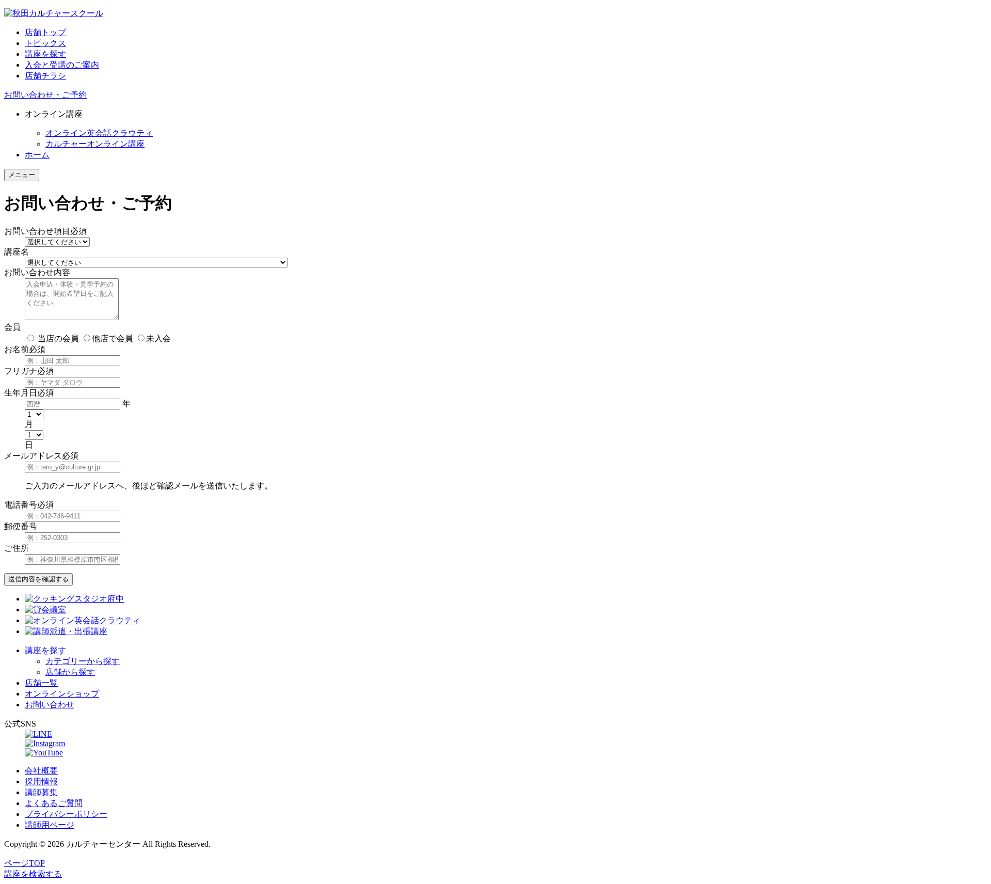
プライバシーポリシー (66, 814)
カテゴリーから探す (82, 661)
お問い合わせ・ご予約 (45, 94)
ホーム (37, 154)
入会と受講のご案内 (62, 64)
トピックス (45, 43)
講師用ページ (49, 824)
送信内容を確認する (38, 579)
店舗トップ (45, 32)
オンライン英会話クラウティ (99, 133)
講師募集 (41, 792)
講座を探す (45, 54)
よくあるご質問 (54, 803)
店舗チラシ (45, 75)
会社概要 (41, 770)
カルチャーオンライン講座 (95, 143)
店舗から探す (70, 672)
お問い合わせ (49, 704)
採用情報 (41, 781)
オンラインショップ (62, 693)
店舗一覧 (41, 682)
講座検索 (33, 874)
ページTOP (24, 863)
